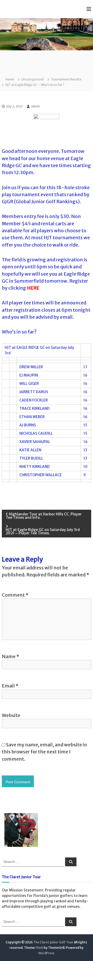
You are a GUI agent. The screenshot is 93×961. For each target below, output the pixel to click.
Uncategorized (32, 79)
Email (10, 686)
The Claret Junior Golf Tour (53, 942)
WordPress (46, 953)
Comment (15, 595)
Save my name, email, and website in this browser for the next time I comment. (44, 752)
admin (35, 106)
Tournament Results (66, 79)
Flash (39, 948)
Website (11, 715)
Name (10, 656)
